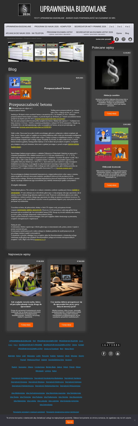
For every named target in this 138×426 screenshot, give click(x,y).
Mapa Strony (69, 349)
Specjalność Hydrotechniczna (23, 386)
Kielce (18, 356)
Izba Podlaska (37, 397)
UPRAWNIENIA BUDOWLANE (18, 26)
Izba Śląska (14, 397)
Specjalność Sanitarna (72, 378)
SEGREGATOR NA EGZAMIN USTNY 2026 (94, 33)
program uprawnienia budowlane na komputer (50, 119)
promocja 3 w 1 (40, 239)
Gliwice (30, 367)
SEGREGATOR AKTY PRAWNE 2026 (90, 26)
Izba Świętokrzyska (74, 393)
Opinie (119, 33)
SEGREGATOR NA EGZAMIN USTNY (57, 345)
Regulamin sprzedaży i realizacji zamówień (29, 412)
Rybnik (72, 367)
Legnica (48, 371)
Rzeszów (45, 356)
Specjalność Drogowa (19, 382)
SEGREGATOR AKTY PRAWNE (30, 345)
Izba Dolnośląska (46, 405)
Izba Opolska (63, 397)
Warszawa (31, 356)
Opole (67, 356)
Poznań (23, 360)
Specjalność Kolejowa (73, 382)
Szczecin (68, 360)
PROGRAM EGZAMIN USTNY (60, 33)
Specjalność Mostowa (36, 382)
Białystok (11, 356)
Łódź (24, 356)
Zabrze (59, 367)
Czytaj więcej (25, 325)
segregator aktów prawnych (29, 210)
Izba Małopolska (20, 401)
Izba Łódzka (31, 401)
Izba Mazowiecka (75, 397)
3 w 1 (119, 26)
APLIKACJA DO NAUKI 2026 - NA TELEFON (25, 33)
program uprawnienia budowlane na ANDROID (35, 127)
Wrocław (74, 356)
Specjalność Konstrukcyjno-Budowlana (48, 378)
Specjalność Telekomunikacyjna (47, 386)
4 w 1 (127, 26)
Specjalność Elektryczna (55, 382)
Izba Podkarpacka (50, 397)
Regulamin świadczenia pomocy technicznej (62, 412)
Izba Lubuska (42, 401)
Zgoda (69, 422)
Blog (127, 33)
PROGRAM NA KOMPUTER (47, 341)
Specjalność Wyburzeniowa (70, 386)
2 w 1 (111, 26)
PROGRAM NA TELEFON (68, 341)
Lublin (38, 356)
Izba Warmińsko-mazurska (55, 393)
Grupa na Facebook (51, 349)
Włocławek (40, 371)
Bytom (65, 367)
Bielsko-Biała (51, 367)
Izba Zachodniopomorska (35, 393)
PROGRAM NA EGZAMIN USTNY (30, 349)
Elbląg (78, 367)
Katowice (60, 356)
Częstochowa (40, 367)
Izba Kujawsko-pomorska (69, 401)
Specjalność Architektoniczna (22, 378)
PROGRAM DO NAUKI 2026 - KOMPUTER (52, 26)
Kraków (53, 356)
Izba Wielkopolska (18, 393)
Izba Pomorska (25, 397)
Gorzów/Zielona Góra (56, 360)
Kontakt (81, 345)
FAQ (34, 341)
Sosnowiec (22, 367)
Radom (14, 367)
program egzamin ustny (64, 168)
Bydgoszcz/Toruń (33, 360)
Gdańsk (44, 360)
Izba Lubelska (54, 401)
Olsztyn (81, 356)
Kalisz (54, 371)
